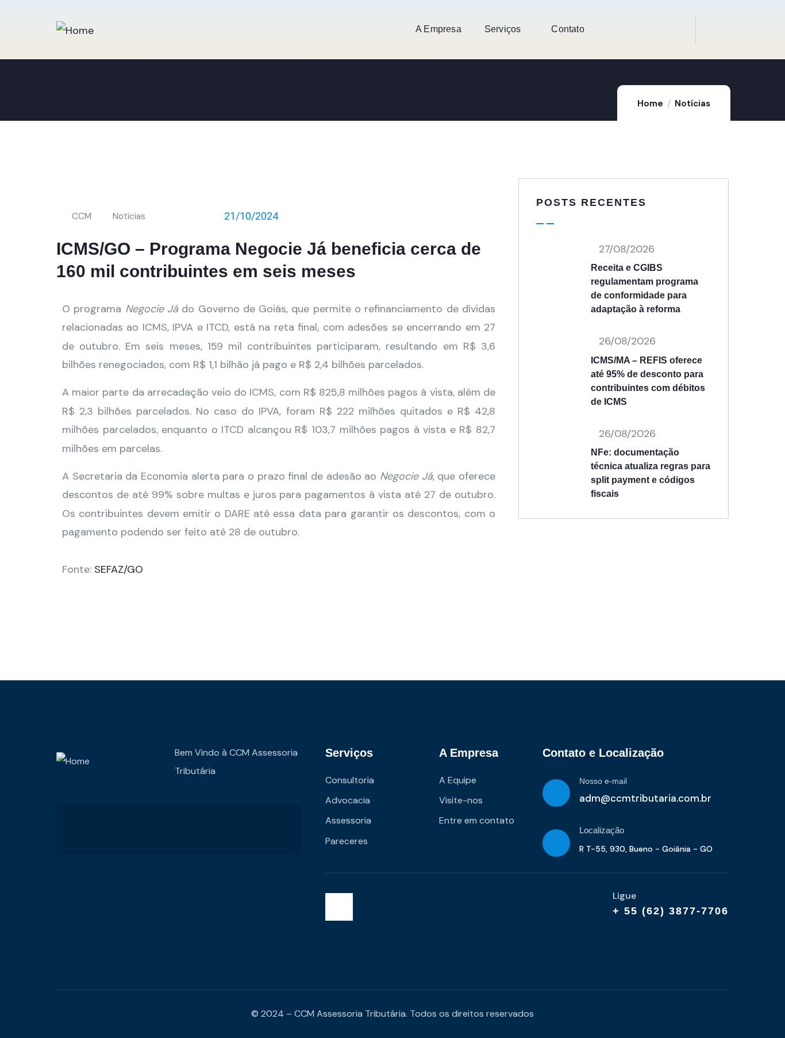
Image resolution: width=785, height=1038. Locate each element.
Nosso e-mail (603, 781)
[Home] (75, 30)
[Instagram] (339, 907)
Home (650, 103)
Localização (601, 830)
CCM (81, 216)
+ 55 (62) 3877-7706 (671, 911)
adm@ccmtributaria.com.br (645, 798)
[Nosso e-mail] (556, 793)
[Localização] (556, 843)
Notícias (692, 103)
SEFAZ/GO (118, 569)
